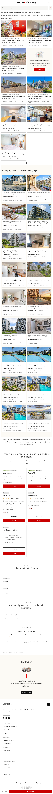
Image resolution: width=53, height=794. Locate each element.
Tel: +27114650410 (26, 686)
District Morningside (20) (26, 15)
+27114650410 (6, 715)
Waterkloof (32, 495)
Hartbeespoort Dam (10, 530)
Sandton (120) (4, 15)
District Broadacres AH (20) (14, 15)
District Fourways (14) (38, 15)
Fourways (6, 495)
